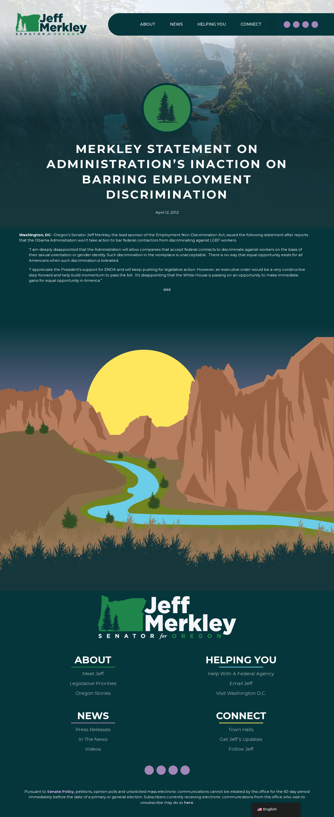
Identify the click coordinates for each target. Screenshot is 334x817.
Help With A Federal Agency (241, 673)
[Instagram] (296, 24)
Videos (93, 748)
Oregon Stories (93, 693)
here (188, 802)
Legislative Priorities (93, 683)
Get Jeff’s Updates (241, 739)
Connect (251, 24)
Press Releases (93, 729)
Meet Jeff (93, 673)
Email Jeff (241, 683)
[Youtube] (305, 24)
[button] (272, 24)
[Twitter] (315, 24)
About (147, 24)
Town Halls (241, 729)
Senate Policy (60, 791)
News (176, 24)
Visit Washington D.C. (241, 693)
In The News (93, 739)
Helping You (211, 24)
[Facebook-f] (287, 24)
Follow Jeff (241, 748)
